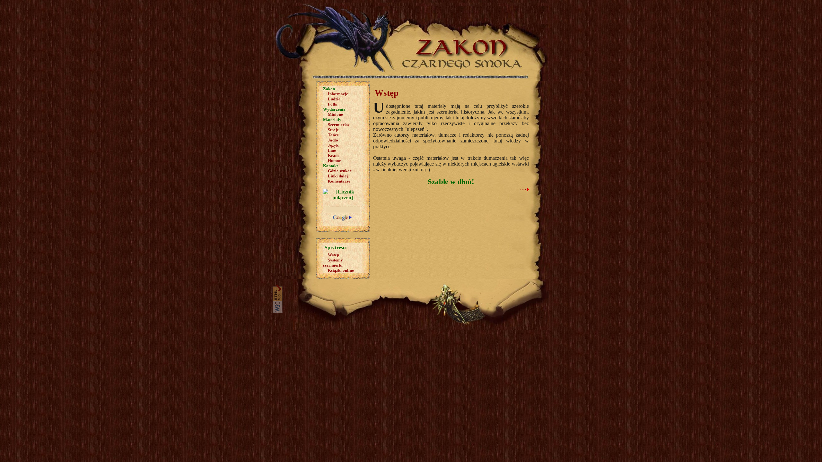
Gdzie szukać (340, 170)
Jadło (333, 140)
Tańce (333, 135)
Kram (333, 155)
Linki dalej (338, 176)
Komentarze (339, 181)
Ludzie (334, 99)
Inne (332, 150)
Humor (334, 160)
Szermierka (338, 124)
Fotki (332, 104)
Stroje (333, 129)
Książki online (341, 270)
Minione (335, 114)
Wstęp (333, 254)
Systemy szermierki (333, 263)
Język (333, 145)
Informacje (338, 93)
